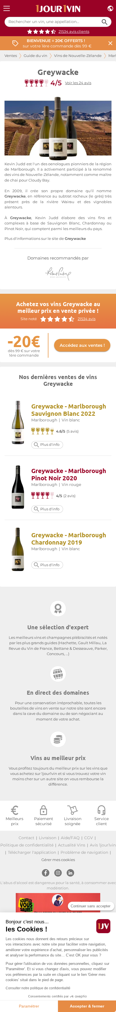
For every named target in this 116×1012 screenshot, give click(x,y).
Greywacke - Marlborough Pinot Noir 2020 (68, 474)
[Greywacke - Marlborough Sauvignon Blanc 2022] (18, 423)
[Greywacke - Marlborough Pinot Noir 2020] (18, 488)
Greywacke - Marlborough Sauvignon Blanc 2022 (68, 409)
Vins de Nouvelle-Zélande (78, 56)
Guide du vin (35, 56)
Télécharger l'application (32, 852)
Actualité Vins (71, 845)
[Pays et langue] (110, 8)
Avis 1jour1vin (103, 845)
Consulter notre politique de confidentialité (38, 988)
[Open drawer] (6, 8)
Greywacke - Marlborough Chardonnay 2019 (68, 538)
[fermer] (110, 43)
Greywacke (75, 239)
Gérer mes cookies (58, 860)
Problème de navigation (84, 852)
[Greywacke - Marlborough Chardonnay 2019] (18, 550)
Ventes (11, 56)
